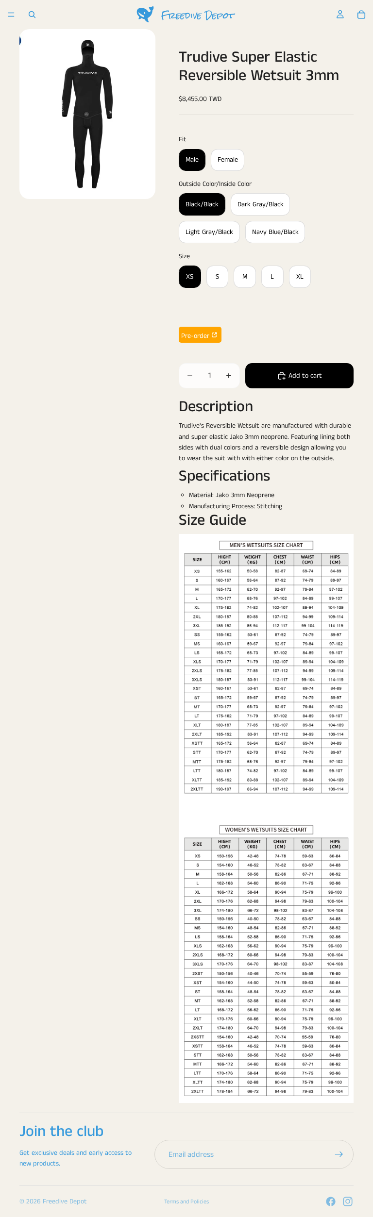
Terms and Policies (186, 1202)
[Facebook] (331, 1201)
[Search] (32, 14)
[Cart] (361, 14)
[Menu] (11, 14)
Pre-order (195, 336)
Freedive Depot (65, 1201)
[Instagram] (348, 1201)
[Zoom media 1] (87, 114)
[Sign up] (339, 1154)
